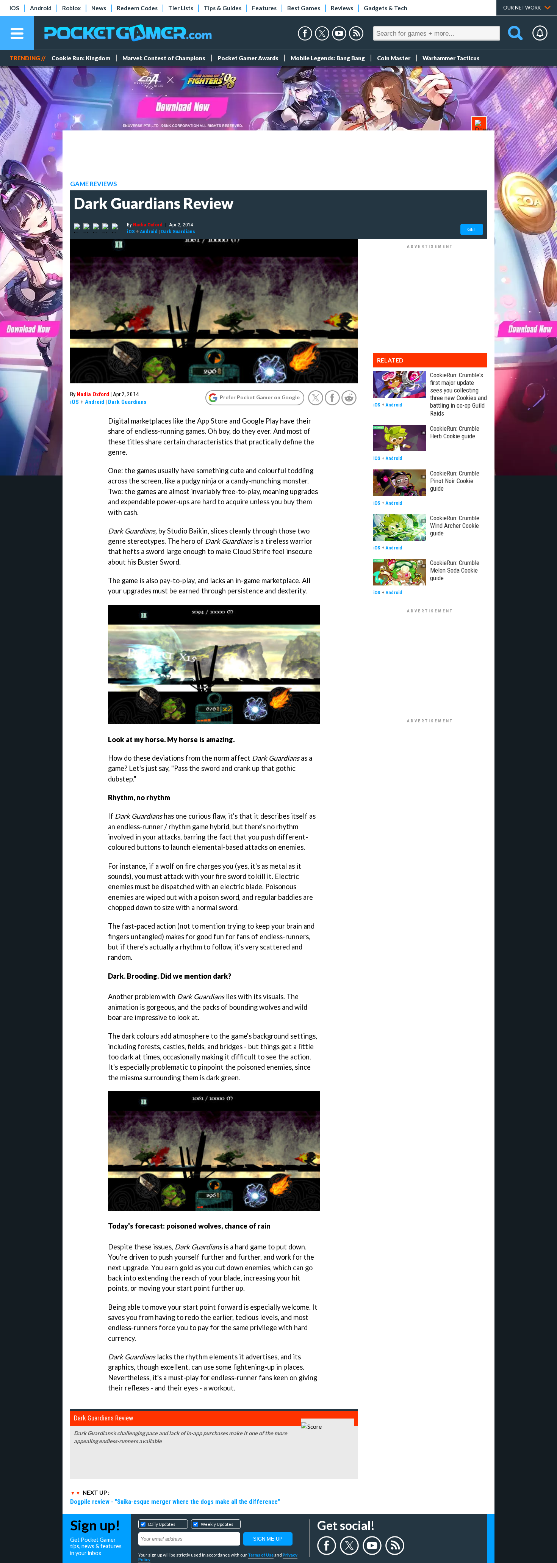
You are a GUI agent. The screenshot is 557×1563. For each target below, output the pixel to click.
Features (264, 8)
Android (41, 8)
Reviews (342, 8)
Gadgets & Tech (385, 8)
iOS (14, 8)
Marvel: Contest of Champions (163, 58)
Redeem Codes (137, 8)
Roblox (71, 8)
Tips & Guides (222, 8)
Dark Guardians (178, 231)
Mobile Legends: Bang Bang (328, 58)
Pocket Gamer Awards (247, 58)
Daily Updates (161, 1524)
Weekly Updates (217, 1524)
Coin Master (393, 58)
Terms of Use (261, 1554)
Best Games (303, 8)
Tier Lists (180, 8)
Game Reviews (93, 184)
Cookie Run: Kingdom (81, 58)
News (98, 8)
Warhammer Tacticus (451, 58)
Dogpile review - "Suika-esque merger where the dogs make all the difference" (175, 1501)
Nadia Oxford (148, 224)
